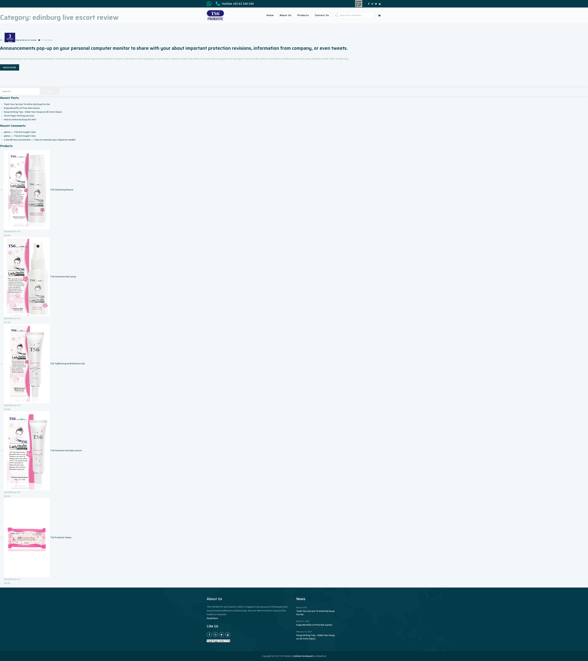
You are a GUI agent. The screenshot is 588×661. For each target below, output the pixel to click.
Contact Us (322, 15)
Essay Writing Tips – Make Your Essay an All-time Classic (33, 112)
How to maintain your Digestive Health (55, 139)
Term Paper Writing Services (19, 115)
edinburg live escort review (24, 40)
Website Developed (302, 656)
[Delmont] (215, 15)
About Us (285, 15)
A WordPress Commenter (17, 139)
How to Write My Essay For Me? (20, 119)
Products (303, 15)
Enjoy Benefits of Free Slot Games (22, 108)
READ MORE (9, 67)
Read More (212, 618)
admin (7, 132)
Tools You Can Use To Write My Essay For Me (27, 104)
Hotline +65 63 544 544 (237, 3)
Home (270, 15)
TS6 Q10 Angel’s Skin (25, 132)
